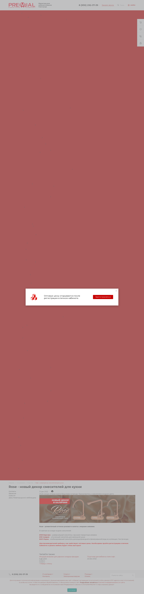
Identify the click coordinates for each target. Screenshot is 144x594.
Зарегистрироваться (103, 297)
